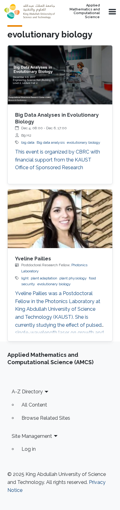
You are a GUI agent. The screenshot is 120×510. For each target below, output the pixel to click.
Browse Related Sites (46, 418)
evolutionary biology (83, 142)
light (25, 278)
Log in (29, 449)
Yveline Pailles (33, 259)
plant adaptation (44, 278)
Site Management (32, 436)
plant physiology (73, 278)
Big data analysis (51, 142)
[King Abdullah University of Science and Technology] (29, 11)
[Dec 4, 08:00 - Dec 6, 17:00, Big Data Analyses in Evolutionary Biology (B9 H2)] (60, 74)
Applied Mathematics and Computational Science (85, 11)
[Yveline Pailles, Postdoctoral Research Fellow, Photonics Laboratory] (60, 218)
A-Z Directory (27, 392)
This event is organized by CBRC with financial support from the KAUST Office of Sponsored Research (57, 159)
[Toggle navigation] (111, 11)
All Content (34, 405)
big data (27, 142)
